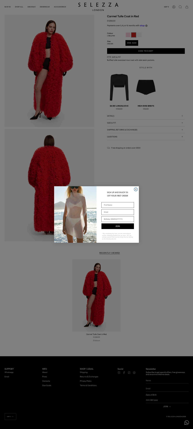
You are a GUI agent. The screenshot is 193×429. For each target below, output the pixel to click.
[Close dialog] (135, 189)
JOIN (117, 226)
